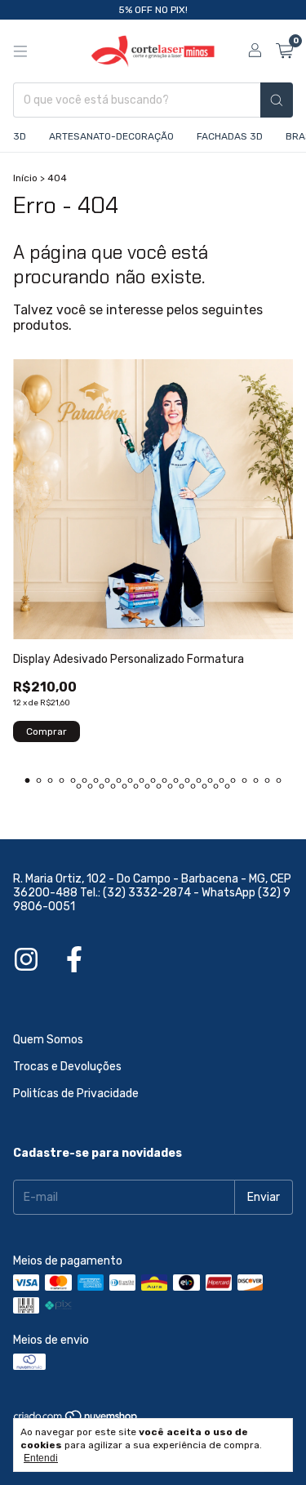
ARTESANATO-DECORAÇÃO (111, 136)
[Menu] (20, 51)
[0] (284, 51)
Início (25, 178)
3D (19, 136)
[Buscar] (276, 100)
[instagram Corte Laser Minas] (26, 960)
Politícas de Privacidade (76, 1093)
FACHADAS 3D (230, 136)
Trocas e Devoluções (67, 1067)
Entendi (41, 1458)
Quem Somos (48, 1040)
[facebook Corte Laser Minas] (74, 960)
